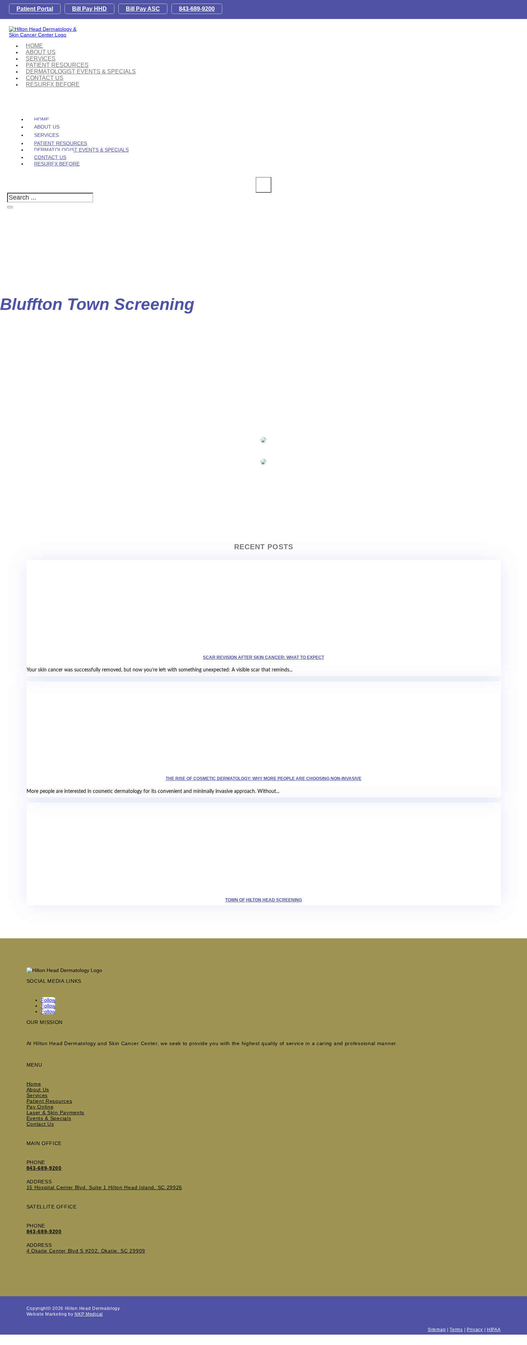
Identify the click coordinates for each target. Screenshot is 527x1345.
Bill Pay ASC (143, 9)
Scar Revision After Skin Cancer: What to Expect (263, 657)
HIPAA (494, 1329)
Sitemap (437, 1329)
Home (34, 1084)
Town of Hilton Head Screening (263, 900)
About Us (38, 1089)
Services (37, 1095)
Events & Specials (49, 1118)
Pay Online (40, 1107)
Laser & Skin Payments (56, 1112)
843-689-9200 (197, 9)
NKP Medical (89, 1314)
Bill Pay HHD (89, 9)
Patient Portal (34, 9)
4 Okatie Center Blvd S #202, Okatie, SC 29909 (86, 1251)
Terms (456, 1329)
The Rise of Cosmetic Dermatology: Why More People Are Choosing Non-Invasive (263, 778)
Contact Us (40, 1124)
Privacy (475, 1329)
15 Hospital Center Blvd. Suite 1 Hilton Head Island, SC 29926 (104, 1187)
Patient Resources (49, 1101)
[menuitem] (81, 71)
